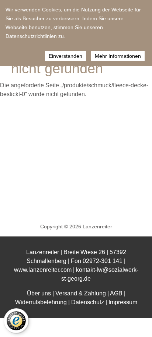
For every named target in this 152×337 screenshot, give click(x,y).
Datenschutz (87, 302)
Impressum (122, 302)
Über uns (39, 293)
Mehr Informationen (118, 56)
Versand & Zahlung (80, 293)
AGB (116, 293)
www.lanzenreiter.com (43, 270)
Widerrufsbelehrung (41, 302)
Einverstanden (65, 56)
